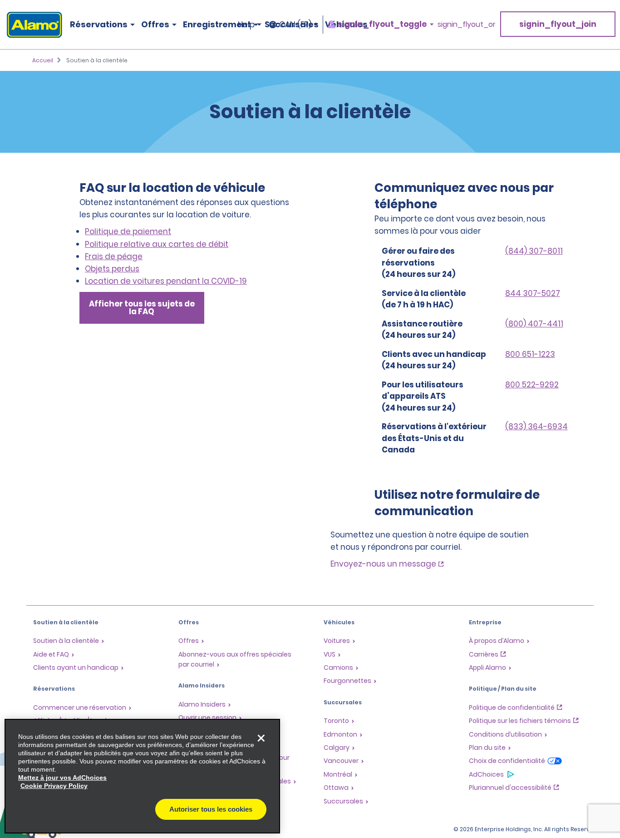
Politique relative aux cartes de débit (156, 244)
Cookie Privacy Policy (54, 785)
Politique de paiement (128, 231)
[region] (142, 776)
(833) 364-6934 (536, 426)
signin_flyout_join (557, 24)
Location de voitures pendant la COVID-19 (166, 281)
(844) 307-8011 (534, 251)
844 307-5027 (532, 293)
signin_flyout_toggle (382, 24)
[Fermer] (261, 738)
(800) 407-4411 (534, 323)
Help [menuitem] (246, 24)
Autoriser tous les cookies (210, 809)
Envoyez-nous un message (383, 563)
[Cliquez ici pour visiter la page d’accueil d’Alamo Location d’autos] (31, 25)
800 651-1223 (530, 354)
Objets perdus (112, 268)
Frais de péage (114, 256)
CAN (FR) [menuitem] (295, 24)
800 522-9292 (532, 384)
